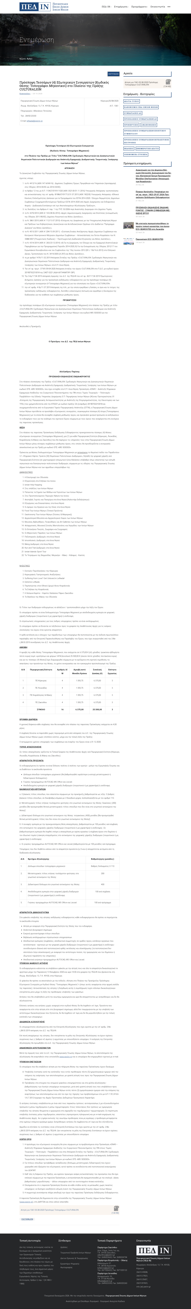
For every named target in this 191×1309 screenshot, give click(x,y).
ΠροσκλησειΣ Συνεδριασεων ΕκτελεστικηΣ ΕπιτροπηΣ (146, 141)
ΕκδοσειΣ (129, 149)
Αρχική (22, 59)
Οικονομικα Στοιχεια (135, 154)
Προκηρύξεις (25, 94)
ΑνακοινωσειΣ (148, 125)
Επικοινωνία (158, 6)
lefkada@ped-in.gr (35, 121)
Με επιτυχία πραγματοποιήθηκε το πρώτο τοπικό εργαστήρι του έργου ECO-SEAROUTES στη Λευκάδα (152, 226)
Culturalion (27, 1219)
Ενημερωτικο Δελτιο (147, 149)
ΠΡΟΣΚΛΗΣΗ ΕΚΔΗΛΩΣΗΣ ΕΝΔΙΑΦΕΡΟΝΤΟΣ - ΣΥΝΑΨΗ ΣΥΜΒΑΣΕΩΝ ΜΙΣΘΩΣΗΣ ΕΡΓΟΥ (153, 210)
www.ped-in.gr (66, 1057)
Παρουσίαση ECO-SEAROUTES (149, 239)
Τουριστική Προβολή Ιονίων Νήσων (75, 1253)
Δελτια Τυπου (131, 101)
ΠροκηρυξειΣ (131, 125)
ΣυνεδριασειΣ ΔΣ (132, 113)
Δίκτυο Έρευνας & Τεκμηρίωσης (74, 1258)
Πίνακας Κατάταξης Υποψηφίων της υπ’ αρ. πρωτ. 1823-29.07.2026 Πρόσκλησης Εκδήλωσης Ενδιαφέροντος (153, 195)
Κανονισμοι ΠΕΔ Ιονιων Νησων (141, 107)
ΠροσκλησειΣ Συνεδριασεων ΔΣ (140, 119)
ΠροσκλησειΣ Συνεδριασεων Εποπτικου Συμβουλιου (145, 132)
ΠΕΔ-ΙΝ (106, 6)
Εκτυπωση (113, 74)
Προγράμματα (139, 6)
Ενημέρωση (120, 6)
